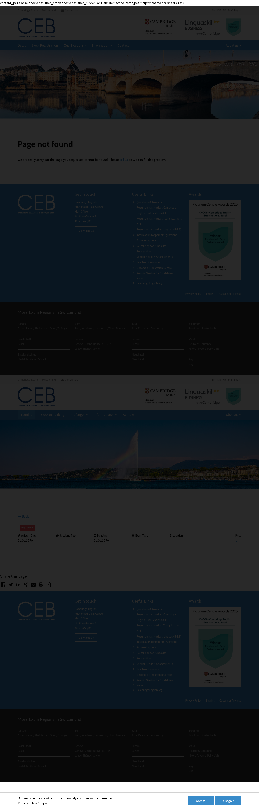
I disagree (228, 801)
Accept (201, 801)
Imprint (44, 803)
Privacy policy (27, 803)
